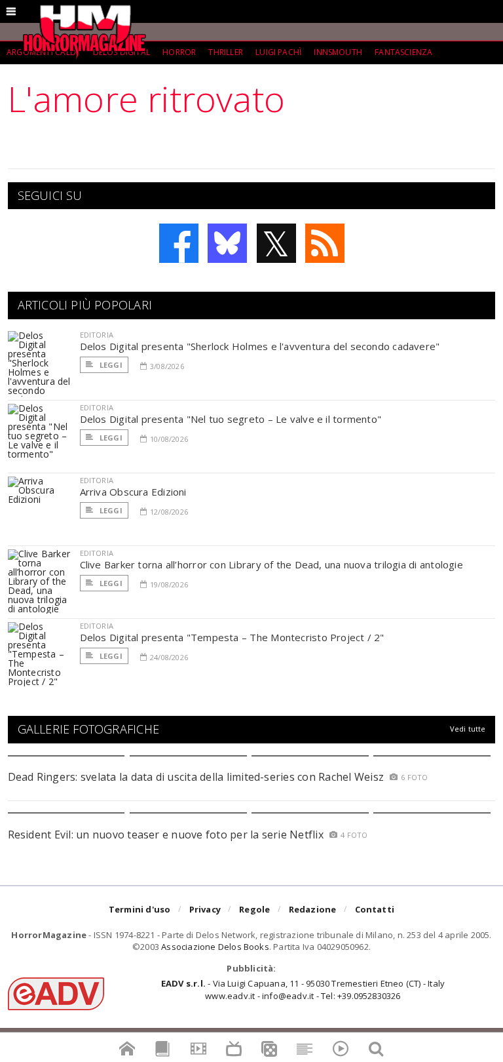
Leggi (110, 365)
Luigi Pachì (278, 52)
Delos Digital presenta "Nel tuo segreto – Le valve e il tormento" (231, 418)
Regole (254, 909)
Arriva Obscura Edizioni (133, 491)
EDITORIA (96, 334)
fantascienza (403, 52)
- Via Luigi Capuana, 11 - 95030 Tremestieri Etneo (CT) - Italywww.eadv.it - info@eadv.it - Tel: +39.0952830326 (303, 989)
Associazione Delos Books (215, 947)
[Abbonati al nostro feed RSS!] (325, 243)
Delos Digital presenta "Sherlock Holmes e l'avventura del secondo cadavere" (260, 346)
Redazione (313, 909)
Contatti (375, 909)
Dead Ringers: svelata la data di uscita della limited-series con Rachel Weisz (196, 777)
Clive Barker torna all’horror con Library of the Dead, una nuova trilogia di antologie (271, 564)
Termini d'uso (140, 909)
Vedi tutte (468, 729)
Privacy (205, 909)
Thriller (225, 52)
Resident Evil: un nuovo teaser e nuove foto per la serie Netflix (167, 834)
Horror (179, 52)
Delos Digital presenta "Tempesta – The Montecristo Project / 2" (232, 637)
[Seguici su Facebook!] (179, 243)
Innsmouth (338, 52)
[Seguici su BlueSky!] (227, 243)
